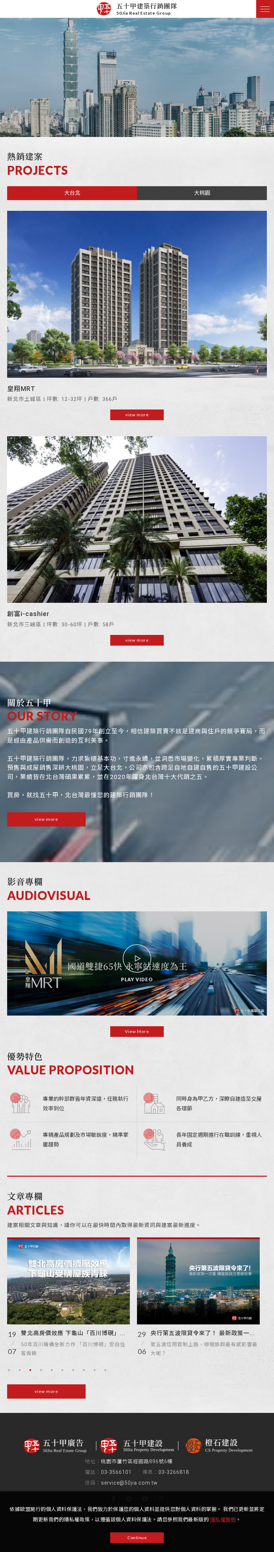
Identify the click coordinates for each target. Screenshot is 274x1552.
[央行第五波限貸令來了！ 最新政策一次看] (198, 1280)
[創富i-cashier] (137, 519)
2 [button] (19, 1370)
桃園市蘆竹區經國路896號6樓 (137, 1461)
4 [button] (41, 1370)
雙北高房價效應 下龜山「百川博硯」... (73, 1333)
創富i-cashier (28, 613)
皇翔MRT (21, 388)
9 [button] (94, 1370)
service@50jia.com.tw (129, 1483)
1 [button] (8, 1370)
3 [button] (30, 1370)
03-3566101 (116, 1472)
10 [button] (105, 1370)
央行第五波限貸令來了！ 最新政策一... (203, 1333)
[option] (137, 68)
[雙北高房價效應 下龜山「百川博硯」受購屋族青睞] (68, 1280)
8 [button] (83, 1370)
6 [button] (62, 1370)
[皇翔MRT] (137, 294)
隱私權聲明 (223, 1519)
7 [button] (73, 1370)
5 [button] (51, 1370)
